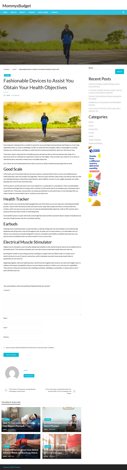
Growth (54, 12)
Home (5, 12)
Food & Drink (43, 12)
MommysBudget (16, 5)
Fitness (32, 12)
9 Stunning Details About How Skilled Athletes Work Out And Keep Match (20, 451)
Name (5, 318)
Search (91, 68)
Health (13, 12)
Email (5, 327)
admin (8, 95)
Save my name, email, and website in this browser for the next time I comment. (30, 347)
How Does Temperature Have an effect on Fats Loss (59, 451)
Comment (7, 290)
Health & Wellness (95, 140)
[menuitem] (5, 12)
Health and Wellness (95, 143)
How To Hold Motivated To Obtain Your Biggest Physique (19, 424)
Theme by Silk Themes (11, 467)
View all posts (29, 376)
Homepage (6, 69)
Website (6, 337)
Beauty (22, 12)
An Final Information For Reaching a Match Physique (60, 424)
